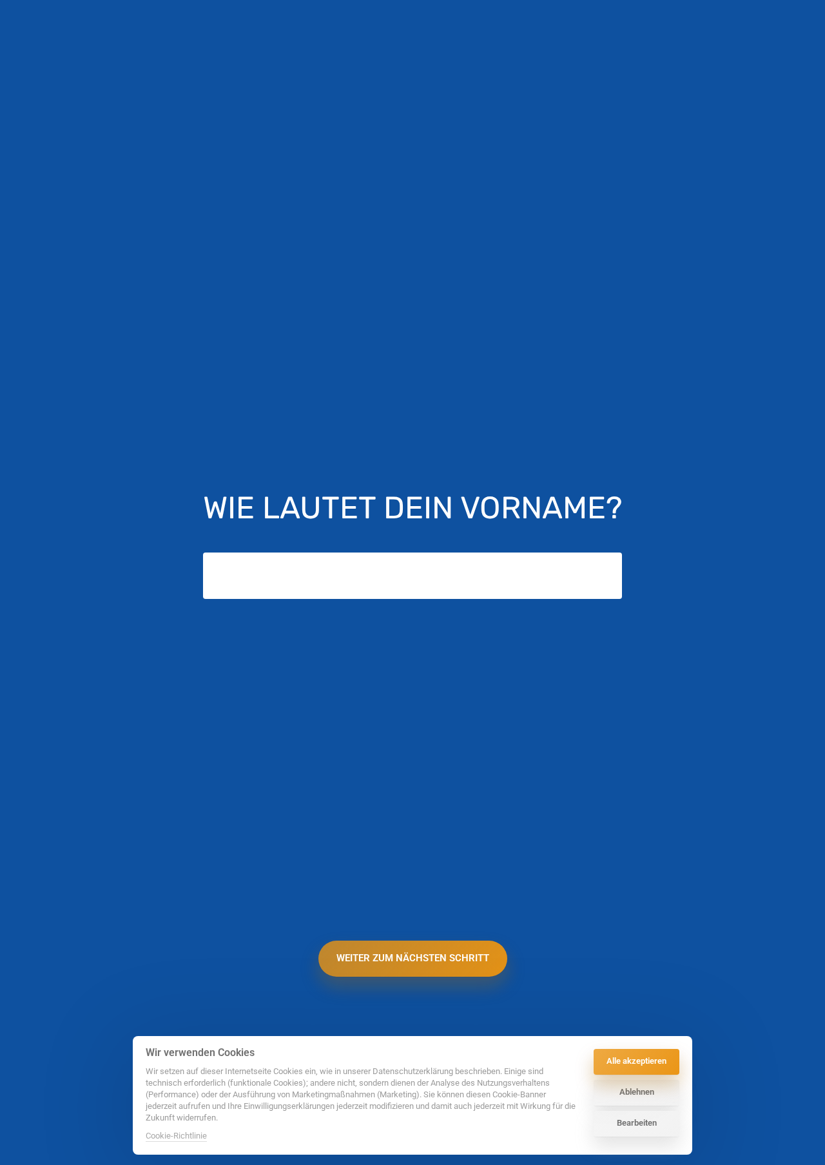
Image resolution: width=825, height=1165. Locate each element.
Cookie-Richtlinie (176, 1136)
